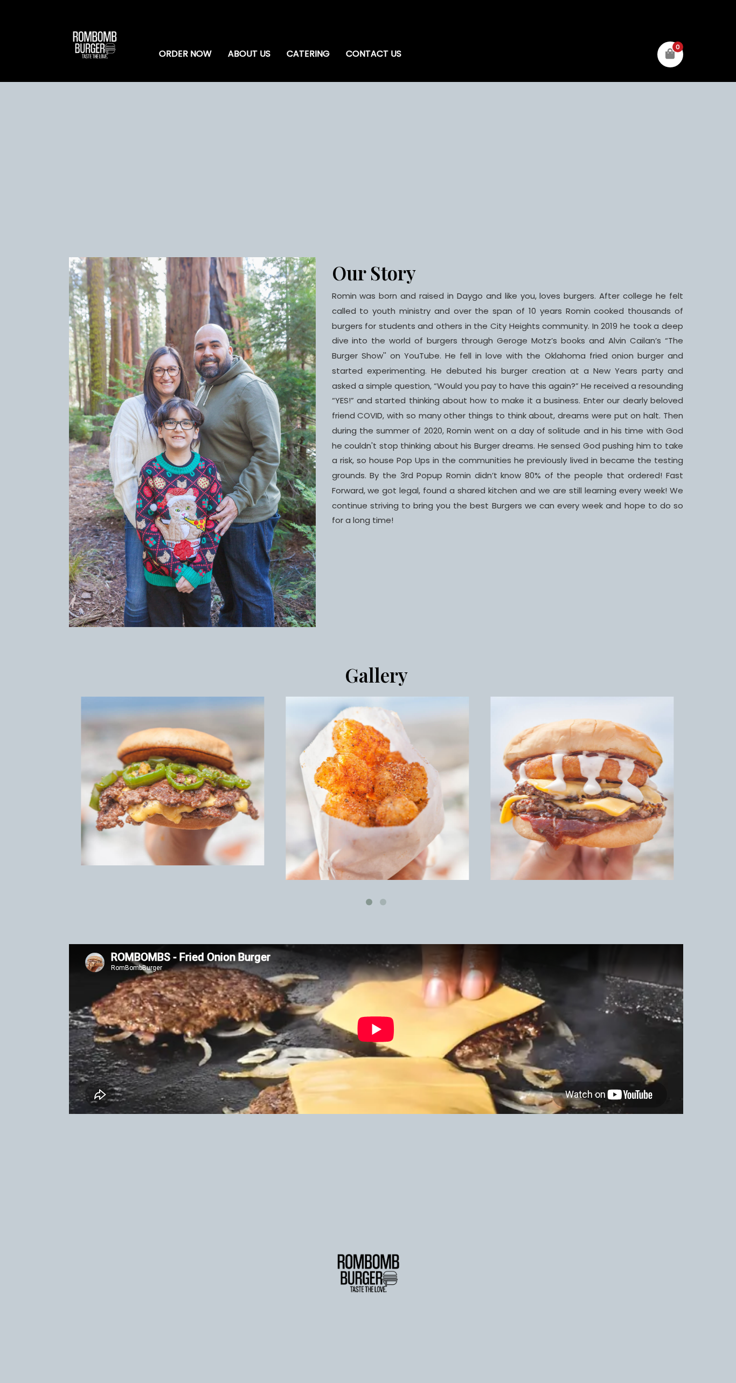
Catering (308, 53)
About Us (249, 53)
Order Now (185, 53)
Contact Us (373, 53)
